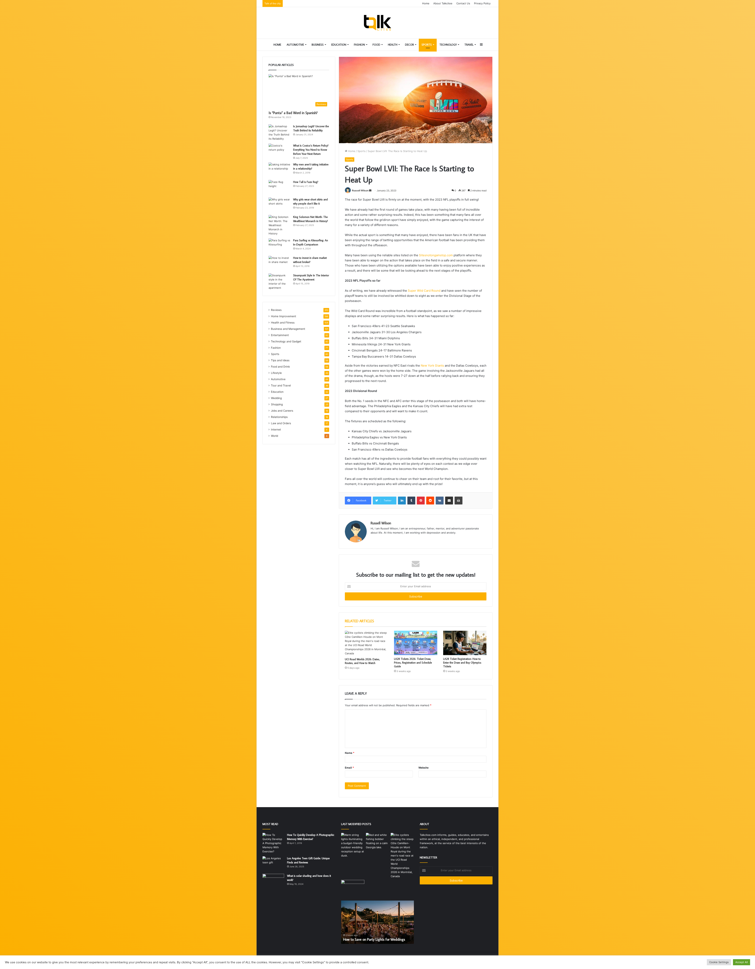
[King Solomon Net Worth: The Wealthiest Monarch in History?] (279, 225)
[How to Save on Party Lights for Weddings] (352, 845)
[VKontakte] (440, 500)
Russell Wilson (360, 190)
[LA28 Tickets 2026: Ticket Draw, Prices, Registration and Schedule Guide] (415, 643)
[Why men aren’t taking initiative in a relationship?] (279, 169)
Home (425, 3)
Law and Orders (281, 423)
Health (392, 44)
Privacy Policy (482, 3)
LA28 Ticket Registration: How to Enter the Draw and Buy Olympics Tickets (462, 662)
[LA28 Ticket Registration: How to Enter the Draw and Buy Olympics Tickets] (464, 643)
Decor (409, 44)
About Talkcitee (442, 3)
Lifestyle (276, 372)
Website (423, 767)
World (274, 435)
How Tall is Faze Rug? (305, 182)
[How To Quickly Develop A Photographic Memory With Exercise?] (273, 843)
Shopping (277, 404)
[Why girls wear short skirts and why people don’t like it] (279, 204)
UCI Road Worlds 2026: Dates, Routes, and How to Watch (362, 661)
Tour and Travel (281, 385)
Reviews (276, 310)
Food (376, 44)
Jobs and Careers (282, 410)
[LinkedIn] (402, 500)
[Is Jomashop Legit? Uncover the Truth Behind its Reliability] (279, 132)
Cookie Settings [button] (719, 962)
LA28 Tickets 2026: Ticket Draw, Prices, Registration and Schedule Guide (413, 662)
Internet (276, 429)
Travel (468, 44)
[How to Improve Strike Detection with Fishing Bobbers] (377, 841)
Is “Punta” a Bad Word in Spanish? (293, 113)
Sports (427, 44)
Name (349, 752)
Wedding (276, 398)
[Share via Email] (449, 500)
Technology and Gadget (286, 341)
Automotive (295, 44)
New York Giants (432, 365)
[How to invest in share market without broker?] (279, 263)
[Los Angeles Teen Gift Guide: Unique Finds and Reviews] (273, 863)
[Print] (458, 500)
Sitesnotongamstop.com (436, 255)
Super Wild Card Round (424, 290)
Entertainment (280, 335)
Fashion (359, 44)
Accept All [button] (741, 962)
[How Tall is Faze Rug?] (279, 187)
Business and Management (288, 328)
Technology (448, 44)
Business (318, 44)
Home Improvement (283, 316)
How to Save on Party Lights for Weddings (374, 939)
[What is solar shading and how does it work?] (273, 881)
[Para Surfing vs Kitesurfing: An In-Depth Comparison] (279, 245)
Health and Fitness (283, 322)
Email (349, 767)
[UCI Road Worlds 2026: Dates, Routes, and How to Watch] (366, 643)
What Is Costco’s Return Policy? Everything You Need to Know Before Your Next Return (311, 150)
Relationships (279, 417)
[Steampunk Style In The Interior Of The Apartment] (279, 281)
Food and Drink (280, 366)
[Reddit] (430, 500)
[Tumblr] (411, 500)
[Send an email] (370, 190)
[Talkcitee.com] (377, 23)
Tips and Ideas (280, 360)
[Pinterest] (421, 500)
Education (338, 44)
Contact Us (463, 3)
